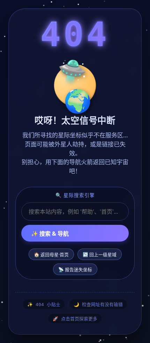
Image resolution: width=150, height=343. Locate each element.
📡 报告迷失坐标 (75, 269)
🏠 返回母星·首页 (51, 254)
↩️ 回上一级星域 (100, 254)
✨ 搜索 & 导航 (50, 233)
